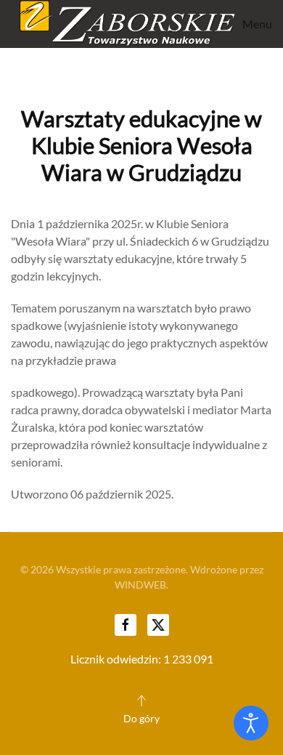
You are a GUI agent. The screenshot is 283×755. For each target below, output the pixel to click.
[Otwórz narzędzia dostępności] (251, 723)
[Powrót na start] (123, 24)
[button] (254, 24)
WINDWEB (140, 584)
